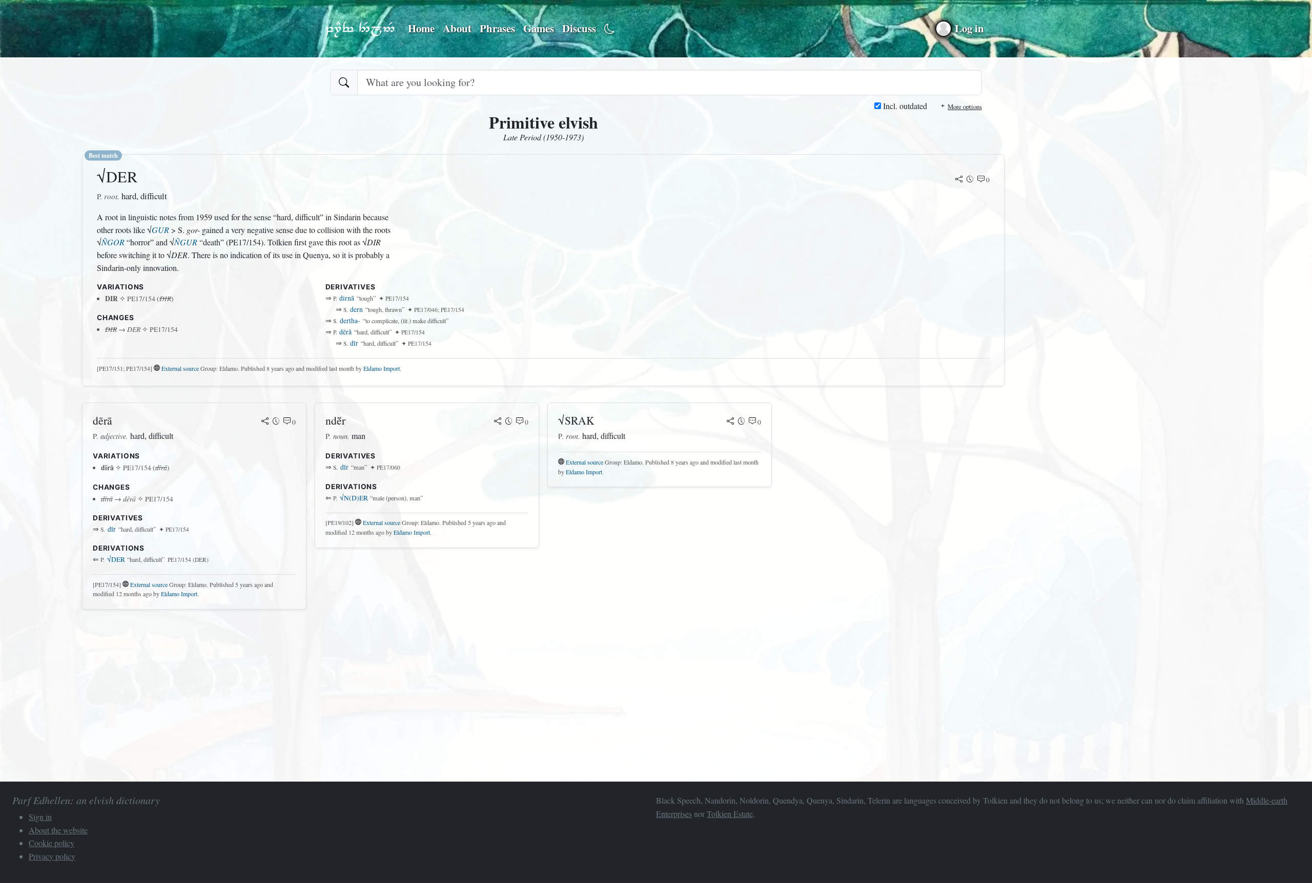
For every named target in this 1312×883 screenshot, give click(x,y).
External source (180, 368)
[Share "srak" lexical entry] (730, 422)
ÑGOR (113, 242)
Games (538, 28)
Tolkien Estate (730, 813)
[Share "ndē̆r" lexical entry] (497, 422)
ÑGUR (185, 242)
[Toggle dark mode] (609, 29)
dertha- (350, 320)
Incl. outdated (904, 105)
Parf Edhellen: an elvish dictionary (360, 28)
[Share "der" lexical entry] (958, 179)
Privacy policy (52, 856)
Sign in (40, 816)
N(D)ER (354, 497)
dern (356, 309)
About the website (58, 830)
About (457, 28)
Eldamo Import (381, 368)
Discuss (579, 28)
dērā (345, 332)
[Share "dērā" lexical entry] (265, 422)
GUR (160, 229)
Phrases (497, 28)
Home (421, 28)
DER (116, 559)
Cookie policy (51, 842)
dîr (354, 343)
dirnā (346, 298)
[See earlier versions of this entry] (970, 179)
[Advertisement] (389, 689)
